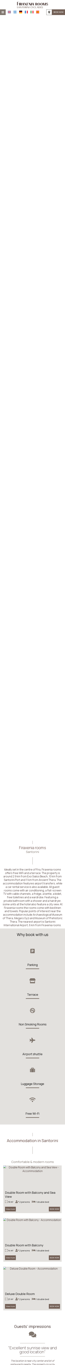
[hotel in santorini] (32, 5)
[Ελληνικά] (15, 12)
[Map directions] (49, 12)
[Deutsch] (20, 12)
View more (10, 1209)
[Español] (37, 12)
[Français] (26, 12)
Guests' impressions (32, 1326)
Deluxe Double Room (20, 1294)
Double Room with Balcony (24, 1245)
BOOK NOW (59, 12)
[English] (9, 12)
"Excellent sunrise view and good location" (32, 1349)
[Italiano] (32, 12)
